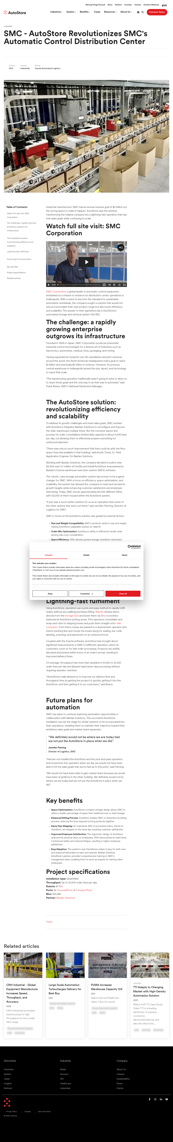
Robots (99, 612)
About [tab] (124, 555)
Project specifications (16, 273)
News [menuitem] (119, 1084)
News (110, 5)
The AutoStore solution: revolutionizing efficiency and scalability (20, 242)
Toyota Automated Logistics (20, 1029)
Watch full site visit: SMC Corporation (18, 215)
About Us (125, 12)
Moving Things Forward (95, 5)
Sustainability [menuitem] (123, 1079)
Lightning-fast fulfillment (18, 252)
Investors (128, 5)
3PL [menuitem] (62, 1079)
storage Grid (72, 616)
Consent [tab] (48, 555)
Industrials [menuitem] (65, 1088)
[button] (150, 1099)
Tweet (49, 922)
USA (10, 1033)
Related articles (14, 278)
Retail (60, 1008)
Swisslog (146, 1030)
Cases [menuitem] (7, 1079)
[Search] (142, 12)
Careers (137, 5)
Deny (50, 594)
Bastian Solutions (65, 898)
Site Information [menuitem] (44, 1112)
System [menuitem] (7, 1074)
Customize (85, 594)
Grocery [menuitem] (64, 1074)
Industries (55, 12)
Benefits (84, 12)
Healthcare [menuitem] (65, 1084)
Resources (109, 12)
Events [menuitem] (120, 1088)
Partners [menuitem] (8, 1088)
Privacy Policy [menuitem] (11, 1112)
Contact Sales (157, 12)
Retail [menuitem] (63, 1070)
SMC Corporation (56, 292)
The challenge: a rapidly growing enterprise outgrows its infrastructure (21, 227)
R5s (61, 886)
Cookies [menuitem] (27, 1112)
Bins (103, 616)
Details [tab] (86, 555)
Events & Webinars (151, 5)
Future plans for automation (19, 259)
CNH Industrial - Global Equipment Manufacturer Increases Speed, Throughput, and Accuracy (22, 993)
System (70, 12)
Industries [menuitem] (9, 1070)
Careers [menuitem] (120, 1074)
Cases (97, 12)
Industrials (19, 1033)
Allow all (123, 594)
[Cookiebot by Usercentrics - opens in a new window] (130, 547)
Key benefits (12, 267)
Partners (118, 5)
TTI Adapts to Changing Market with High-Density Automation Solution (149, 991)
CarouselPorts (64, 890)
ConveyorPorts (84, 890)
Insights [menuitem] (8, 1084)
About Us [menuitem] (121, 1070)
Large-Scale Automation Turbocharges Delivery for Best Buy (65, 989)
